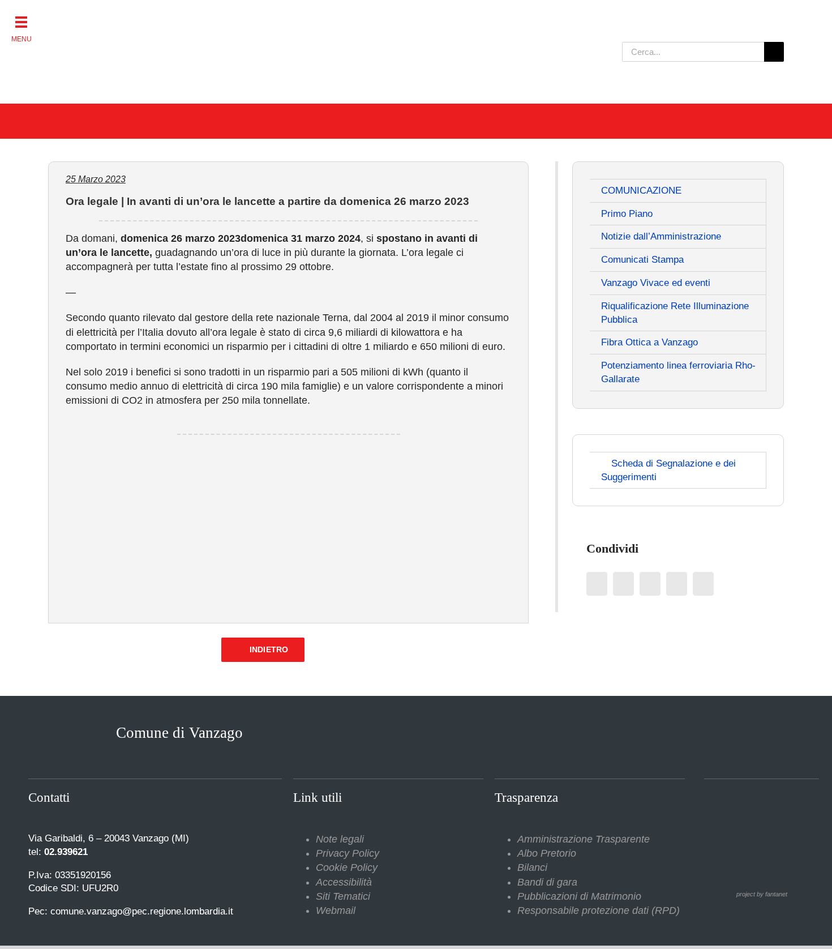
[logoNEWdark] (189, 17)
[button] (21, 21)
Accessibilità (344, 882)
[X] (623, 584)
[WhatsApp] (676, 584)
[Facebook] (597, 584)
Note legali (340, 839)
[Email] (703, 584)
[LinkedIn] (650, 584)
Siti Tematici (343, 896)
